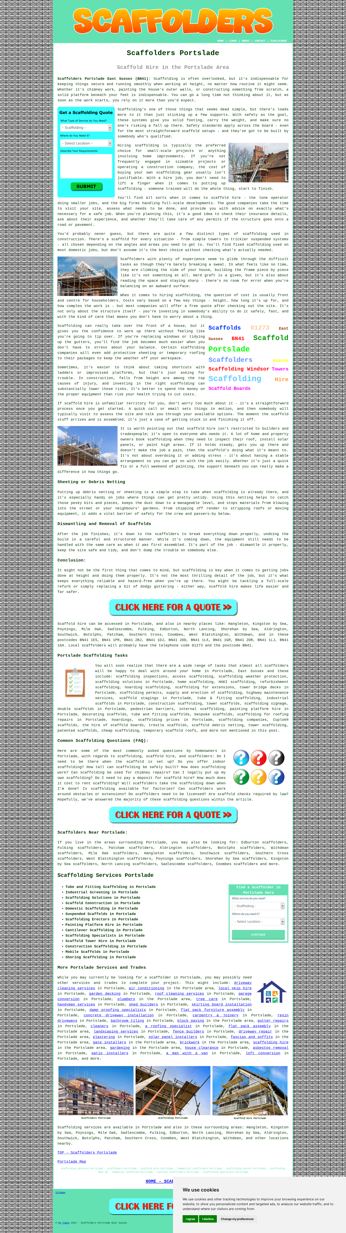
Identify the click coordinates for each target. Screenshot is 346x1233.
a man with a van (187, 1053)
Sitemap (60, 1192)
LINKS (233, 40)
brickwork (190, 1042)
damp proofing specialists (118, 1010)
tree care (206, 999)
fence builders (188, 1032)
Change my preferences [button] (237, 1219)
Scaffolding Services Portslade (105, 875)
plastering (104, 1037)
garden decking (104, 994)
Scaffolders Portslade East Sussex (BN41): (104, 79)
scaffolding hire (271, 1042)
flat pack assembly (249, 1026)
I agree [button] (190, 1219)
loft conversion (263, 1053)
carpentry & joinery (215, 1015)
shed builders (143, 1005)
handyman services (76, 1005)
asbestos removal (271, 1048)
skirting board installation (222, 1005)
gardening (120, 1048)
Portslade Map (71, 1162)
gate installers (109, 1042)
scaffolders (246, 864)
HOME (220, 40)
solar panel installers (173, 1037)
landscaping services (116, 1032)
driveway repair (255, 1032)
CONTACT (260, 40)
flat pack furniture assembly (212, 1010)
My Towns (63, 1223)
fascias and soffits (252, 1037)
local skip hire (235, 988)
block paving (190, 1021)
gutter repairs (273, 1021)
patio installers (110, 1053)
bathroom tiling (127, 1021)
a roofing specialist (168, 1026)
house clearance (201, 1048)
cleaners (99, 1026)
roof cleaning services (179, 994)
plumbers (126, 999)
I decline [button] (208, 1219)
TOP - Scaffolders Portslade (87, 1153)
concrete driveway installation (119, 1015)
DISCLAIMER (279, 40)
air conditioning (146, 988)
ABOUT (246, 40)
